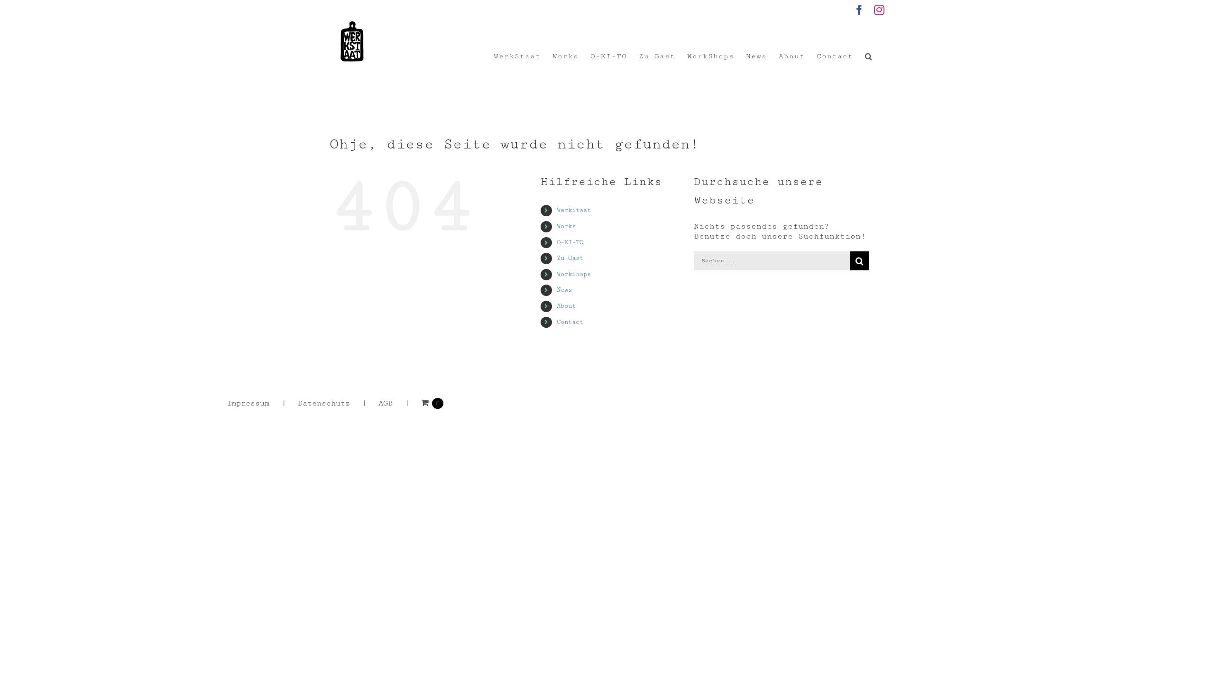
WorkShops (574, 274)
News (564, 290)
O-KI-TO (570, 242)
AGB (385, 403)
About (566, 306)
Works (566, 226)
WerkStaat (574, 210)
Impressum (248, 403)
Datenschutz (324, 403)
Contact (570, 322)
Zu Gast (570, 258)
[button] (869, 56)
